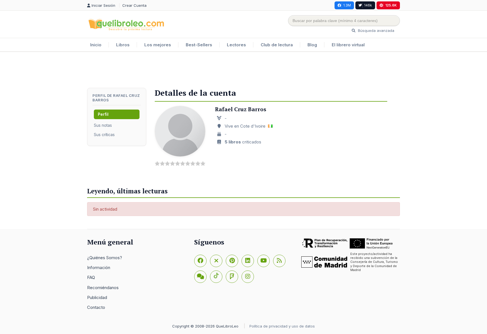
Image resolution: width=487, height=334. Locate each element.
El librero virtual (348, 44)
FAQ (91, 277)
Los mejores (157, 44)
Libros (123, 44)
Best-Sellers (199, 44)
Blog (312, 44)
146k (368, 5)
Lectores (236, 44)
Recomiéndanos (103, 287)
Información (98, 267)
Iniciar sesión (104, 5)
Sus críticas (104, 134)
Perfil (103, 114)
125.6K (391, 5)
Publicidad (97, 297)
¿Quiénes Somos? (104, 257)
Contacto (96, 307)
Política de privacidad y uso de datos (282, 326)
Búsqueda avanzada (375, 30)
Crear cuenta (134, 5)
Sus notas (103, 125)
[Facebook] (200, 261)
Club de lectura (277, 44)
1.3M (347, 5)
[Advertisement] (243, 70)
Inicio (95, 44)
